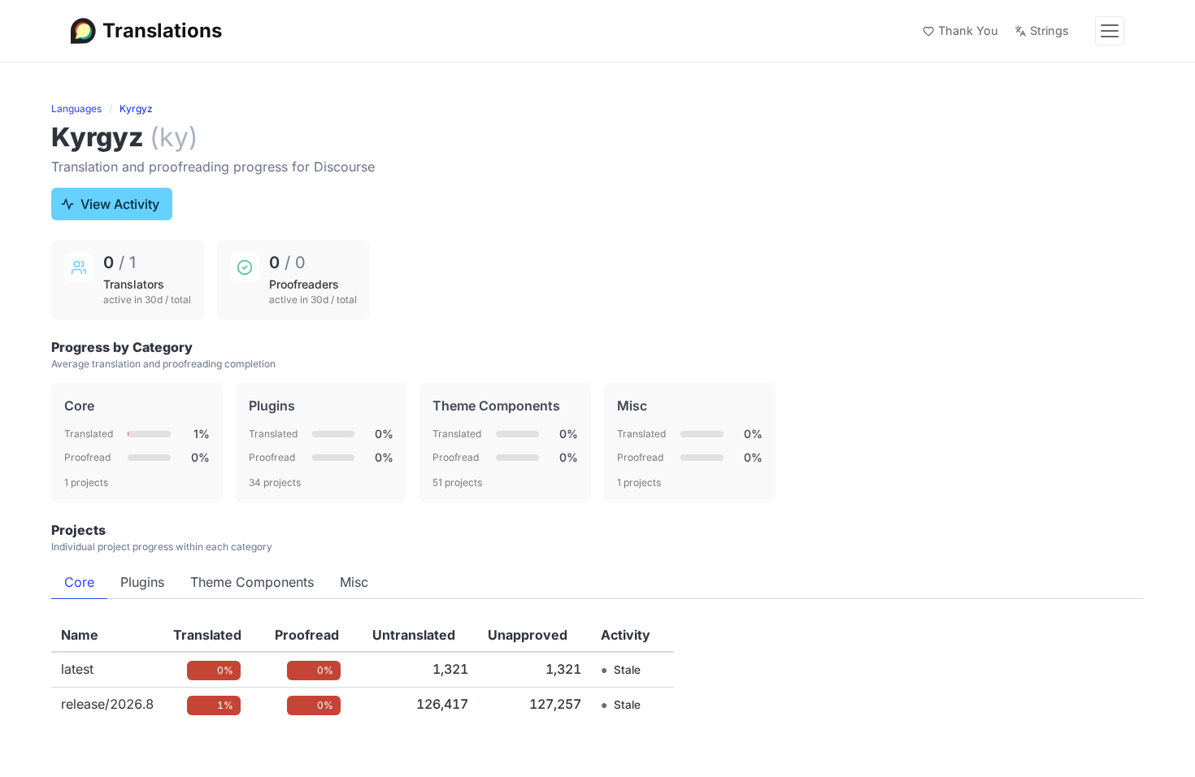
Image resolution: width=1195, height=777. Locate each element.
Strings (1049, 30)
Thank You (968, 30)
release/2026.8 (107, 704)
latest (77, 669)
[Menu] (1109, 31)
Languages (76, 108)
